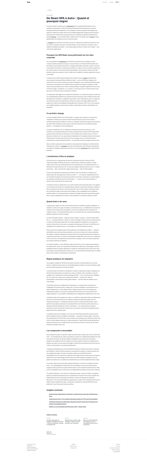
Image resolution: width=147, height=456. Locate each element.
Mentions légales (116, 449)
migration (50, 42)
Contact (111, 2)
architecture (84, 148)
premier (92, 37)
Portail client (73, 448)
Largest (85, 78)
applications (70, 26)
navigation (64, 146)
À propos (105, 2)
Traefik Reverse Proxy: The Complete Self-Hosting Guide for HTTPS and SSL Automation (73, 399)
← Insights (49, 10)
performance (62, 61)
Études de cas (73, 446)
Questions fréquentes (115, 448)
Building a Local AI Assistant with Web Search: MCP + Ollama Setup (67, 406)
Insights (73, 444)
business (53, 37)
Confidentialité (116, 451)
